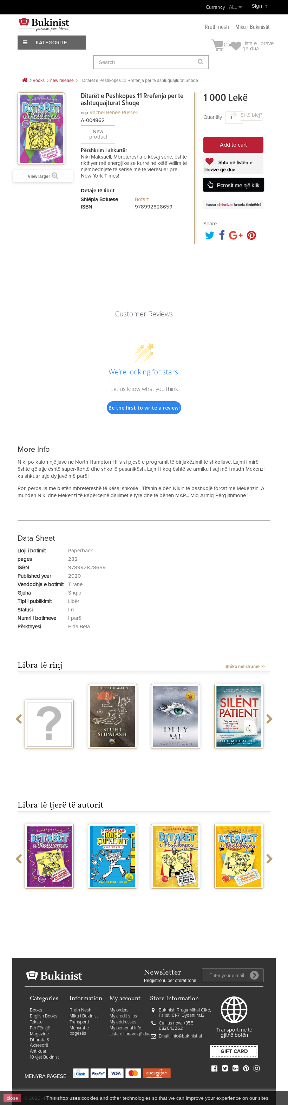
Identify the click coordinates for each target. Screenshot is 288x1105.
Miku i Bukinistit (252, 27)
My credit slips (123, 1016)
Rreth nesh (217, 27)
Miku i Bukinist (84, 1016)
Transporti (79, 1022)
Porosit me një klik (238, 185)
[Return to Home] (24, 80)
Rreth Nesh (80, 1010)
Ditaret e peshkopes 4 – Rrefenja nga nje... (259, 901)
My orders (119, 1010)
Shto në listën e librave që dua (228, 166)
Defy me (133, 755)
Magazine (39, 1034)
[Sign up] (254, 975)
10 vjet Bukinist (44, 1057)
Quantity (212, 117)
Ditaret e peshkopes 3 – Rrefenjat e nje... (196, 901)
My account (125, 999)
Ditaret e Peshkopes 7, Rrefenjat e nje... (133, 901)
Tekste (36, 1022)
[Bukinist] (44, 24)
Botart (142, 199)
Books (36, 1010)
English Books (43, 1016)
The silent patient (196, 755)
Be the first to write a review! (144, 407)
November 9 (259, 755)
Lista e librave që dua (130, 1034)
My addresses (123, 1022)
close (12, 1098)
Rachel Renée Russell (114, 112)
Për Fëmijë (40, 1028)
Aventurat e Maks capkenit (69, 898)
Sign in (259, 6)
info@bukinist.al (186, 1036)
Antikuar (38, 1051)
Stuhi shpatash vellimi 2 (69, 758)
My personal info (125, 1028)
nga (84, 112)
